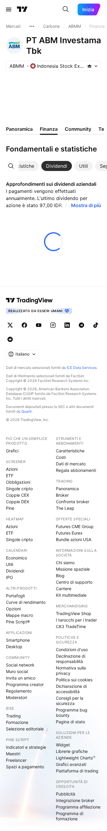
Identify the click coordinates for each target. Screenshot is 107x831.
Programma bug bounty (71, 712)
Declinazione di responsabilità (70, 658)
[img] (89, 66)
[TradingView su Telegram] (81, 325)
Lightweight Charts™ (75, 757)
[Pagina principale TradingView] (22, 9)
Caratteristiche (70, 450)
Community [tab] (78, 129)
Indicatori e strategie (26, 747)
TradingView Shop (73, 613)
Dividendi (15, 570)
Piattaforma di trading (77, 770)
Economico (16, 557)
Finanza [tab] (49, 129)
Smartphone (18, 640)
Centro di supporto (74, 582)
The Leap (65, 508)
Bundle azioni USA (73, 539)
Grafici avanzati (71, 764)
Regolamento (19, 690)
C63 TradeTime (71, 626)
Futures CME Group (75, 526)
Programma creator (25, 684)
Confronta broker (72, 501)
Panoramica (67, 488)
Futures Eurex (69, 532)
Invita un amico (20, 677)
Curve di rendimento (25, 602)
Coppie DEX (17, 501)
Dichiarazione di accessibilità (71, 689)
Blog (60, 575)
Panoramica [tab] (19, 129)
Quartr (26, 411)
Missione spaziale (73, 569)
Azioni (12, 469)
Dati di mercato (71, 463)
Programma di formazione (69, 816)
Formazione (17, 722)
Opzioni (13, 608)
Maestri (13, 753)
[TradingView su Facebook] (24, 325)
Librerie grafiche (72, 751)
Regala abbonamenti (76, 470)
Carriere (63, 588)
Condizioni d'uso (72, 649)
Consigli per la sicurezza (69, 701)
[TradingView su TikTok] (96, 325)
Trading (13, 715)
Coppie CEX (17, 495)
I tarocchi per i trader (76, 619)
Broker (62, 495)
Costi (61, 457)
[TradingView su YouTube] (38, 325)
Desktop (14, 646)
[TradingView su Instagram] (53, 325)
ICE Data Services (82, 367)
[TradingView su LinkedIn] (67, 325)
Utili (9, 564)
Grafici (12, 450)
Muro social (17, 671)
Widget (63, 744)
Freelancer (16, 760)
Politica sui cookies (74, 679)
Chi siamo (65, 562)
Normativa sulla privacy (71, 670)
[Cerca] (66, 9)
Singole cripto (19, 488)
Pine (10, 508)
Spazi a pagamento (25, 766)
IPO (9, 577)
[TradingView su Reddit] (10, 339)
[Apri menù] (9, 9)
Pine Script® (18, 621)
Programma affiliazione (78, 806)
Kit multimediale (71, 595)
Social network (20, 664)
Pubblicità (65, 793)
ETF (9, 475)
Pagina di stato (70, 721)
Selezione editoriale (25, 728)
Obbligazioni (18, 482)
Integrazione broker (75, 800)
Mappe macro (19, 615)
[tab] (22, 166)
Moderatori (16, 697)
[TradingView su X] (10, 325)
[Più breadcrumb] (31, 26)
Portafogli (15, 595)
